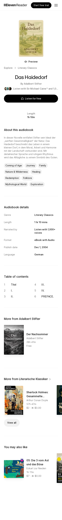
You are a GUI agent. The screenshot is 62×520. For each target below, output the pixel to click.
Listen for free (33, 98)
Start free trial (41, 5)
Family (42, 165)
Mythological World (15, 184)
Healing (36, 171)
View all (11, 422)
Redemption (12, 178)
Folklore (27, 178)
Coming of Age (13, 165)
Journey (30, 165)
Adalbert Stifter (33, 83)
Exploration (37, 184)
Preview (33, 61)
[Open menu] (56, 5)
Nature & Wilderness (16, 171)
